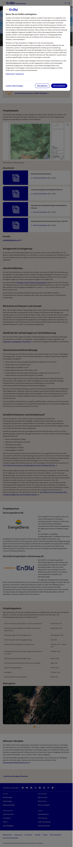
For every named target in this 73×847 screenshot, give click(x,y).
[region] (36, 423)
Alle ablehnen (42, 86)
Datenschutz (10, 74)
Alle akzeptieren (59, 86)
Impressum (20, 74)
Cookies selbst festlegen (14, 86)
